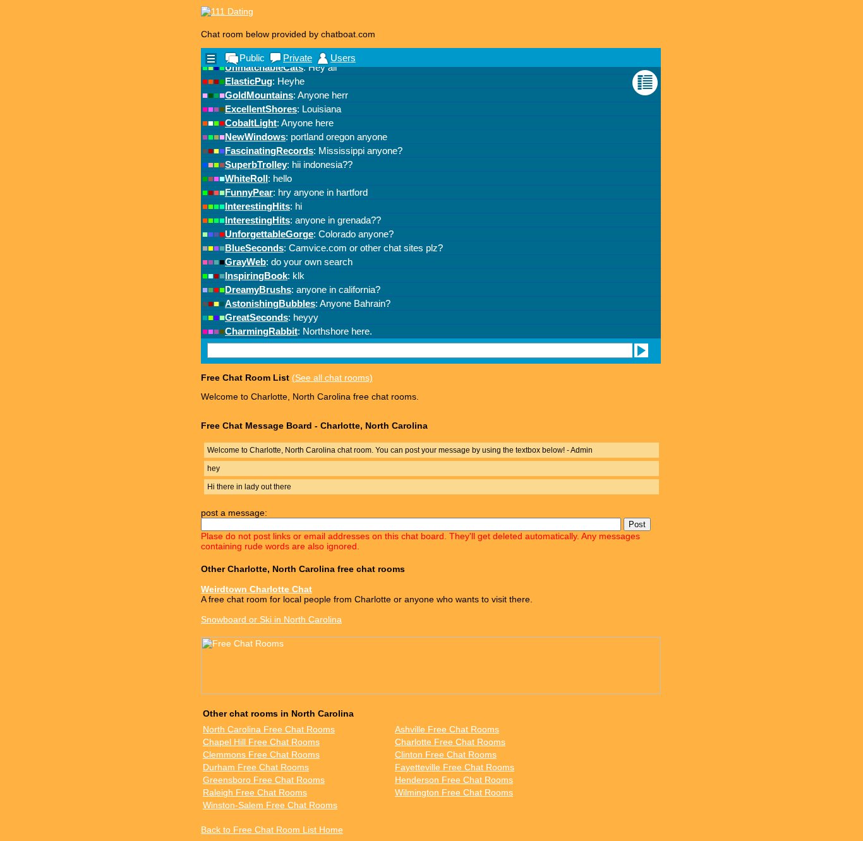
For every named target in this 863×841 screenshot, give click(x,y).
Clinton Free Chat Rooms (446, 754)
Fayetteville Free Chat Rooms (454, 767)
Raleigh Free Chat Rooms (255, 792)
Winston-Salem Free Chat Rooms (270, 805)
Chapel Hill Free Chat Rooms (261, 742)
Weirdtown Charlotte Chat (256, 589)
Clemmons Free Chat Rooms (261, 754)
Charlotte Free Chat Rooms (450, 742)
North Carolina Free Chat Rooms (269, 729)
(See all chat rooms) (332, 378)
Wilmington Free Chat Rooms (454, 792)
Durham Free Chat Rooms (256, 767)
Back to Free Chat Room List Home (272, 830)
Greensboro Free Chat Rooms (264, 780)
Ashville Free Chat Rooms (447, 729)
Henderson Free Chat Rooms (454, 780)
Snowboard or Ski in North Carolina (271, 619)
